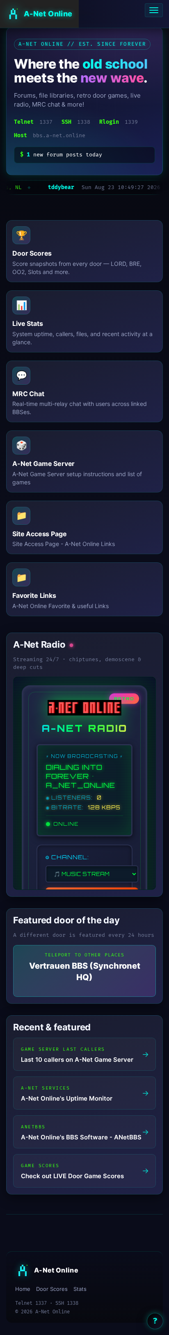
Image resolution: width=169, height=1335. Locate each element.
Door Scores (52, 1289)
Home (22, 1289)
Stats (80, 1289)
